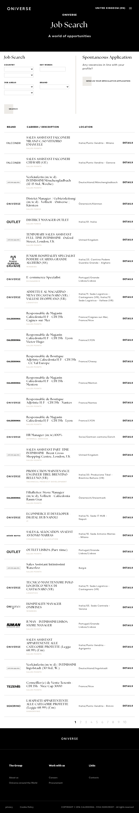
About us (13, 777)
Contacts (94, 777)
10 (125, 722)
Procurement (56, 782)
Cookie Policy (26, 807)
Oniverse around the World (23, 782)
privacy (9, 807)
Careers (53, 777)
